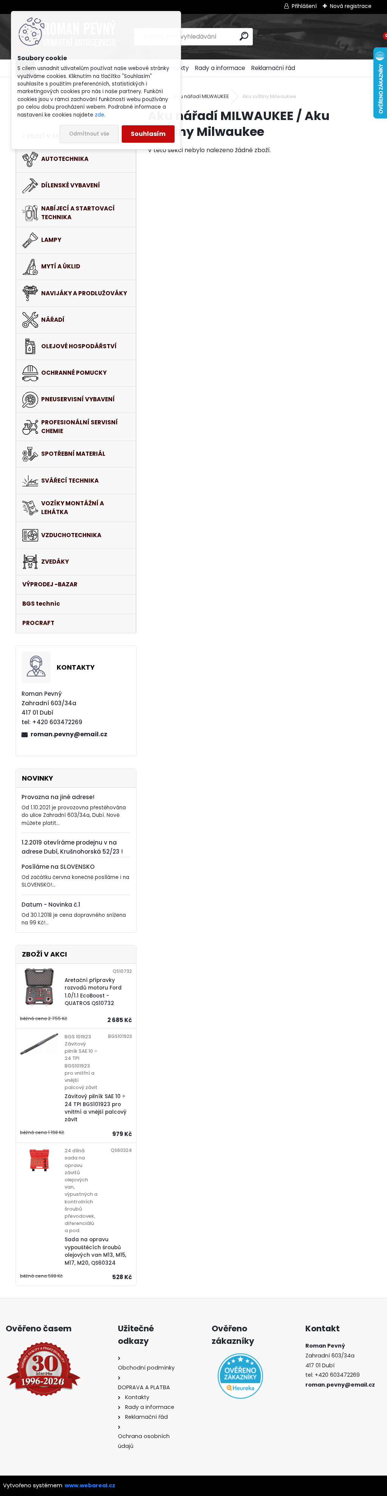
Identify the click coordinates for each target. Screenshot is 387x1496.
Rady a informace (220, 68)
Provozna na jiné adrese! (58, 797)
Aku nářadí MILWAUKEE (201, 96)
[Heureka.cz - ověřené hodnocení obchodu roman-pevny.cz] (240, 1376)
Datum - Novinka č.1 (51, 905)
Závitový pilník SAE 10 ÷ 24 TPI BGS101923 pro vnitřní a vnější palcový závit (96, 1108)
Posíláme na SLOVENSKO (58, 867)
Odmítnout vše (89, 133)
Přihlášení (304, 6)
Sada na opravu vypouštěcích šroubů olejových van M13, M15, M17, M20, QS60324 (95, 1251)
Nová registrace (351, 6)
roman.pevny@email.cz (69, 734)
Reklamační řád (273, 68)
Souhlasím (148, 133)
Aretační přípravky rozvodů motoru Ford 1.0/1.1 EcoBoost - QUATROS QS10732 (93, 992)
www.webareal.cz (90, 1485)
